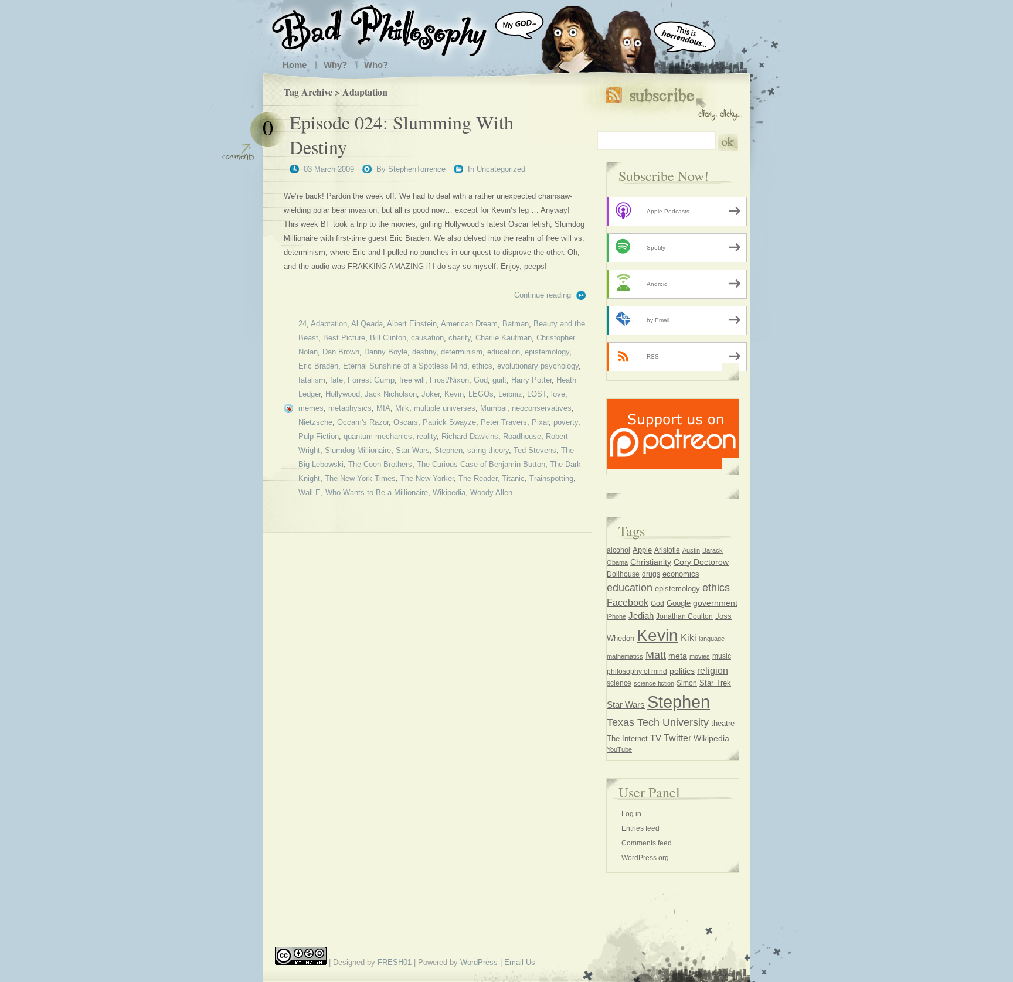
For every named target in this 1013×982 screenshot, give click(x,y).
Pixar (540, 422)
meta (677, 655)
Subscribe (673, 101)
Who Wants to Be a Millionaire (376, 492)
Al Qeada (367, 323)
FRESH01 (395, 962)
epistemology (547, 351)
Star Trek (715, 682)
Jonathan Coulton (684, 616)
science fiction (654, 683)
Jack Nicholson (391, 394)
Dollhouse (623, 574)
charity (459, 337)
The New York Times (360, 478)
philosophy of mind (637, 671)
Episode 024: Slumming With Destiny (402, 134)
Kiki (688, 637)
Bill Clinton (388, 337)
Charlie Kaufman (503, 337)
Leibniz (510, 394)
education (503, 351)
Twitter (677, 737)
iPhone (616, 616)
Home (295, 65)
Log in (631, 814)
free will (412, 380)
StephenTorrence (417, 169)
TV (655, 738)
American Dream (469, 323)
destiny (424, 351)
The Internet (627, 738)
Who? (376, 65)
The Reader (477, 478)
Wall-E (309, 492)
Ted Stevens (535, 450)
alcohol (618, 550)
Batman (515, 323)
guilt (499, 380)
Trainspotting (551, 478)
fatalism (311, 380)
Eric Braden (318, 366)
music (721, 656)
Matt (655, 655)
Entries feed (640, 828)
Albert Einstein (412, 323)
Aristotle (667, 550)
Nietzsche (315, 422)
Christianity (650, 562)
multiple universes (444, 408)
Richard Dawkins (469, 436)
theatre (723, 723)
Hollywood (342, 394)
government (715, 603)
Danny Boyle (385, 351)
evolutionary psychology (538, 366)
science (619, 683)
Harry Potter (531, 380)
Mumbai (493, 408)
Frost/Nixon (449, 380)
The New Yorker (427, 478)
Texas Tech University (658, 722)
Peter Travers (504, 422)
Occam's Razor (363, 422)
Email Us (519, 962)
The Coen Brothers (380, 464)
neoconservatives (542, 408)
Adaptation (329, 323)
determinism (461, 351)
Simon (687, 683)
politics (682, 671)
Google (679, 603)
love (558, 394)
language (712, 638)
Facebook (627, 602)
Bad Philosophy (391, 28)
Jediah (641, 615)
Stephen (448, 450)
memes (311, 408)
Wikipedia (449, 492)
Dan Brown (340, 351)
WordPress (479, 962)
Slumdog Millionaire (358, 450)
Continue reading (542, 295)
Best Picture (344, 337)
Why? (335, 65)
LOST (536, 394)
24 (302, 323)
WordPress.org (645, 858)
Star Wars (413, 450)
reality (427, 436)
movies (699, 656)
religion (712, 670)
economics (680, 574)
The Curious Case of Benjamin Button (481, 464)
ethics (482, 366)
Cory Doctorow (701, 562)
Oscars (405, 422)
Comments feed (646, 843)
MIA (383, 408)
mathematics (625, 656)
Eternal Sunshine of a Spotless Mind (405, 366)
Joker (430, 394)
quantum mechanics (378, 436)
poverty (565, 422)
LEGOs (481, 394)
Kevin (454, 394)
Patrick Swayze (449, 422)
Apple (642, 549)
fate (336, 380)
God (481, 380)
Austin (691, 550)
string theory (488, 450)
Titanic (513, 478)
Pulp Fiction (318, 436)
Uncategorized (501, 169)
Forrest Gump (371, 380)
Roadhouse (522, 436)
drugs (651, 574)
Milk (402, 408)
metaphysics (350, 408)
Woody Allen (491, 492)
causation (427, 337)
